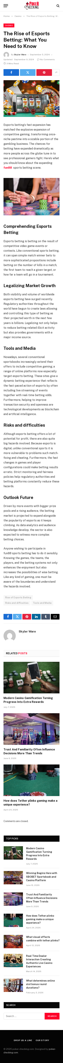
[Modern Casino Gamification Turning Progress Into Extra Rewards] (31, 677)
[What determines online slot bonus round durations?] (13, 985)
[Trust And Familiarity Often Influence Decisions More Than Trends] (31, 729)
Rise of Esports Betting (18, 597)
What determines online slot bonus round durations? (40, 984)
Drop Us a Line (23, 1040)
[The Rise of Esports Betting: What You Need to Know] (31, 98)
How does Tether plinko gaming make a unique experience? (40, 919)
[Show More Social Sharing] (56, 72)
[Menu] (6, 6)
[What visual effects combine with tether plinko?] (13, 941)
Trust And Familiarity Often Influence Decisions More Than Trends (41, 898)
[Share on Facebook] (11, 72)
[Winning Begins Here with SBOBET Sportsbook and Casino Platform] (13, 877)
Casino (9, 25)
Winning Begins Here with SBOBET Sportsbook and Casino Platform (41, 877)
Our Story (42, 1040)
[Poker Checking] (31, 5)
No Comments (47, 59)
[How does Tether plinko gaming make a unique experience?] (31, 780)
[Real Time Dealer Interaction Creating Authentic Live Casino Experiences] (13, 960)
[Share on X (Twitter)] (28, 72)
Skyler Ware (20, 54)
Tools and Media (42, 603)
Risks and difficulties (17, 603)
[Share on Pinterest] (44, 72)
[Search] (57, 6)
